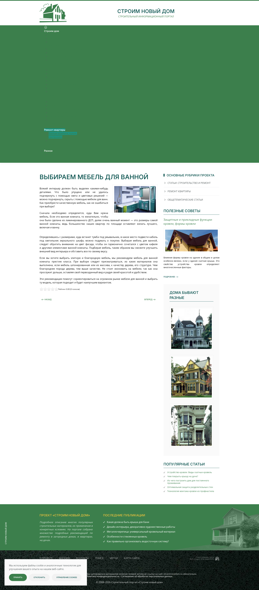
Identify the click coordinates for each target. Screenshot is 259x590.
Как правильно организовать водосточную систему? (138, 541)
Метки (114, 558)
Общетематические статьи (185, 199)
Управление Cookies (66, 577)
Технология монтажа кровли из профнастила (190, 491)
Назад (48, 299)
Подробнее (169, 277)
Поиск (99, 558)
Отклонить (39, 577)
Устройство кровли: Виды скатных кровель (189, 472)
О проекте (46, 558)
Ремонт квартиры (179, 191)
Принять (17, 577)
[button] (191, 329)
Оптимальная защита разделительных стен (190, 487)
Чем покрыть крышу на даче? (182, 476)
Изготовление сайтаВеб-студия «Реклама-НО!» (202, 558)
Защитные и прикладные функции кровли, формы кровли (188, 222)
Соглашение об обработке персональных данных (146, 576)
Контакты (82, 558)
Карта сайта (132, 558)
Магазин (64, 558)
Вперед (148, 299)
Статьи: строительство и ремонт (189, 183)
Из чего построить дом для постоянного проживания (188, 481)
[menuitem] (45, 27)
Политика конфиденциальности (102, 576)
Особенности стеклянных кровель (127, 536)
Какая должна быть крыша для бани (128, 522)
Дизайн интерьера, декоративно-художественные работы (141, 526)
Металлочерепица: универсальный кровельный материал (141, 531)
